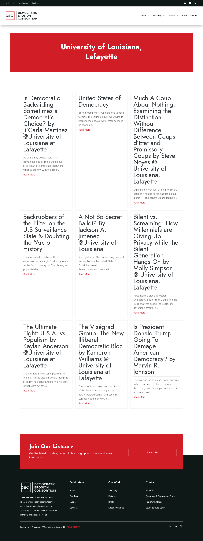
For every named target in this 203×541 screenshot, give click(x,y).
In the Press (10, 3)
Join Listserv (24, 3)
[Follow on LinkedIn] (185, 3)
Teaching (157, 15)
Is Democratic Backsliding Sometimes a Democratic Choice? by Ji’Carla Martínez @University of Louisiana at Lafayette (45, 123)
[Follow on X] (195, 3)
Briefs (184, 15)
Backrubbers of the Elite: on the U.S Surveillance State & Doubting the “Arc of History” (46, 232)
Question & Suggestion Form (160, 496)
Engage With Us (116, 507)
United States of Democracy (99, 101)
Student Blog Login (155, 507)
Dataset (172, 15)
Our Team (74, 496)
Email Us (150, 490)
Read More (29, 174)
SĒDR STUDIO (73, 527)
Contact (35, 3)
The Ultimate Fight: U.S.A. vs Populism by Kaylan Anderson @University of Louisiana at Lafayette (45, 346)
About (144, 15)
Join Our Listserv (154, 501)
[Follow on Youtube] (190, 3)
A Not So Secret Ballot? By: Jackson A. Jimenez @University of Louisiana (100, 232)
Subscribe (152, 452)
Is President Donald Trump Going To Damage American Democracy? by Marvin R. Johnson (154, 349)
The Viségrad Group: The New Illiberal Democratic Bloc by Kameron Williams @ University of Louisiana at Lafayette (101, 352)
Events (194, 15)
